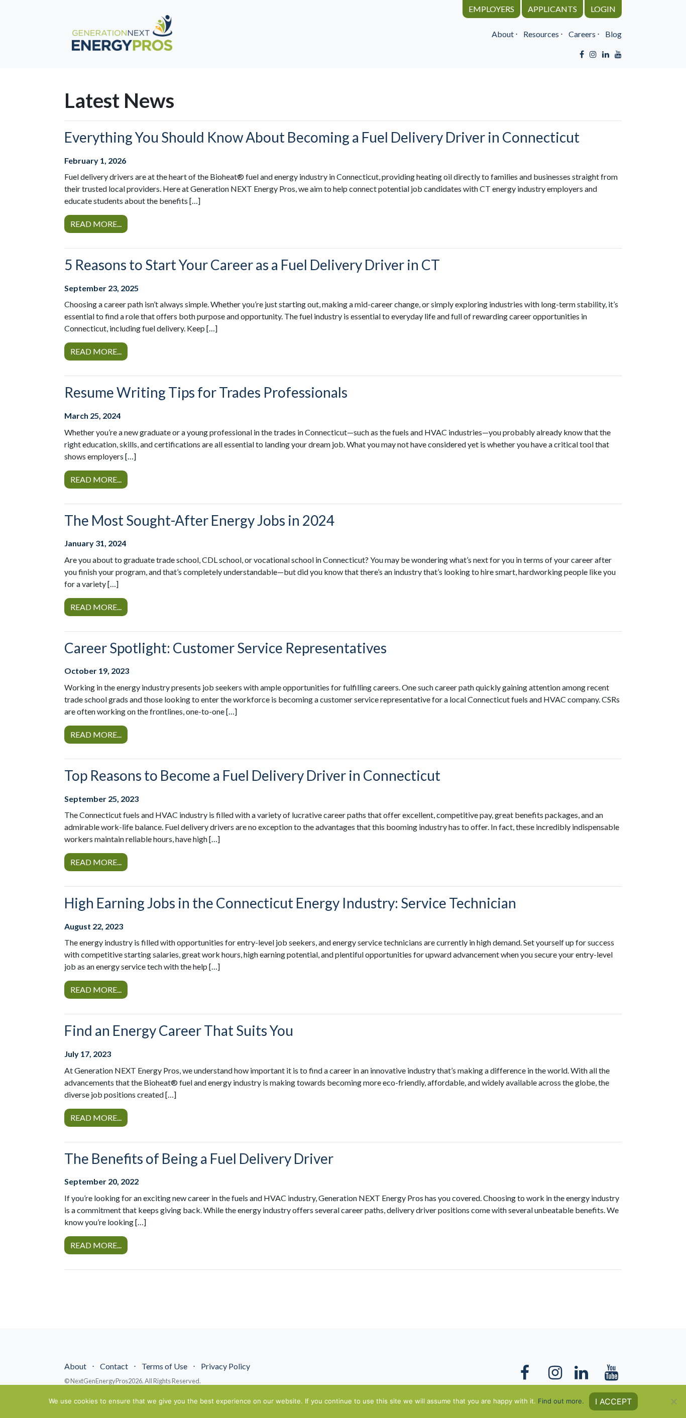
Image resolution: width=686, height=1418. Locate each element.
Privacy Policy (225, 1366)
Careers (582, 34)
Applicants (552, 9)
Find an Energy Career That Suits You (178, 1030)
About (503, 34)
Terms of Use (164, 1366)
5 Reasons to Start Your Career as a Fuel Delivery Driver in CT (252, 264)
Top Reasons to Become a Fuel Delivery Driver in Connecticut (252, 775)
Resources (541, 34)
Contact (114, 1366)
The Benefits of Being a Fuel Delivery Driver (198, 1158)
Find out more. (561, 1401)
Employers (491, 9)
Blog (613, 34)
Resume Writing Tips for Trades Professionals (206, 392)
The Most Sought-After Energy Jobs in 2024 (199, 520)
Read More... (96, 223)
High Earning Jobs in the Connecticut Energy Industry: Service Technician (290, 902)
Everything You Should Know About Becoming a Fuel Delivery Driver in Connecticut (322, 137)
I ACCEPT (613, 1401)
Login (603, 9)
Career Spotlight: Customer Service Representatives (225, 647)
